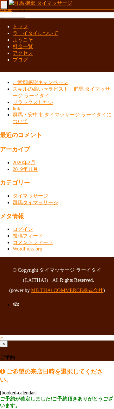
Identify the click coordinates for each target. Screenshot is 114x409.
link (16, 108)
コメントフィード (33, 242)
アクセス (23, 53)
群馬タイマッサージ (35, 202)
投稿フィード (28, 235)
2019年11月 (25, 169)
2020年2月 (24, 162)
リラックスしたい (33, 102)
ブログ (20, 59)
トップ (20, 26)
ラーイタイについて (35, 33)
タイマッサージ (30, 195)
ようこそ (23, 39)
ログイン (23, 229)
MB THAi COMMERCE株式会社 (67, 290)
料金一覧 (23, 46)
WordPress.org (27, 248)
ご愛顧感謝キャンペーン (40, 82)
